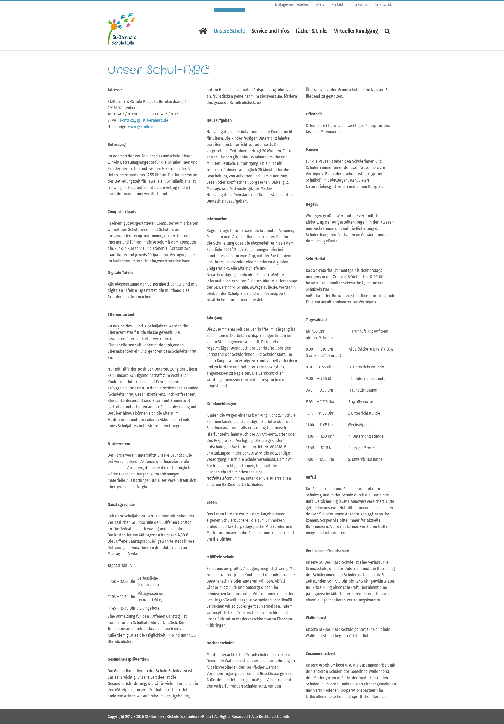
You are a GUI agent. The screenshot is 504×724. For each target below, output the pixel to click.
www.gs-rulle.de (141, 126)
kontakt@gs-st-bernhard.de (144, 120)
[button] (387, 29)
